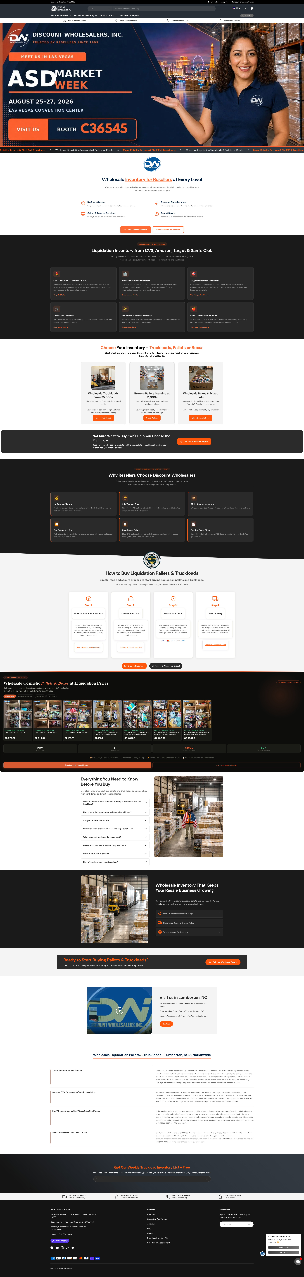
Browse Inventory (136, 666)
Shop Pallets (152, 418)
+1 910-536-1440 (64, 1234)
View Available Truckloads (168, 229)
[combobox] (152, 8)
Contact (166, 1024)
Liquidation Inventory (84, 15)
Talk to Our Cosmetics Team (226, 765)
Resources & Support (129, 15)
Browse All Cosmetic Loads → (288, 682)
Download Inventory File (218, 2)
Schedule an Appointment (243, 2)
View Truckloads (103, 418)
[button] (236, 8)
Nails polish (40, 696)
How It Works (153, 1214)
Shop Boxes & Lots (200, 418)
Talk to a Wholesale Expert (195, 441)
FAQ (149, 1228)
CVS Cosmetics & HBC (25, 696)
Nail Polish (51, 696)
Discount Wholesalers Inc (64, 1268)
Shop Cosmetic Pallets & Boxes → (77, 765)
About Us (151, 1224)
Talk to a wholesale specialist (131, 647)
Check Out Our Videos (157, 1219)
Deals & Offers (107, 15)
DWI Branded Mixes (59, 15)
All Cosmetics (9, 696)
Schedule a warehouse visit (215, 645)
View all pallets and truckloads (88, 647)
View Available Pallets (137, 229)
